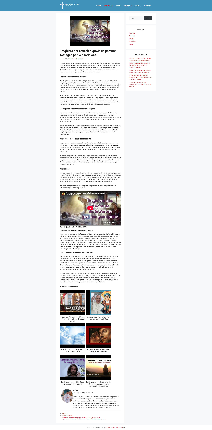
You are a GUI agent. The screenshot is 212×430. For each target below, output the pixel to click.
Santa (131, 44)
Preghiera (108, 6)
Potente (70, 415)
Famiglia (147, 6)
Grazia (138, 6)
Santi (118, 6)
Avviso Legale (121, 427)
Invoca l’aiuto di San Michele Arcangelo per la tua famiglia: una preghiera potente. (140, 77)
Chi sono (113, 427)
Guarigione (64, 415)
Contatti (107, 427)
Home (98, 6)
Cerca (148, 18)
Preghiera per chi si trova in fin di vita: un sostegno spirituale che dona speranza (84, 419)
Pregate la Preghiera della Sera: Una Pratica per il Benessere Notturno (81, 417)
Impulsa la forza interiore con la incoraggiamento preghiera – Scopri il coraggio (139, 65)
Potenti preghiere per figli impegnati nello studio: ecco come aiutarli (140, 84)
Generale (128, 6)
